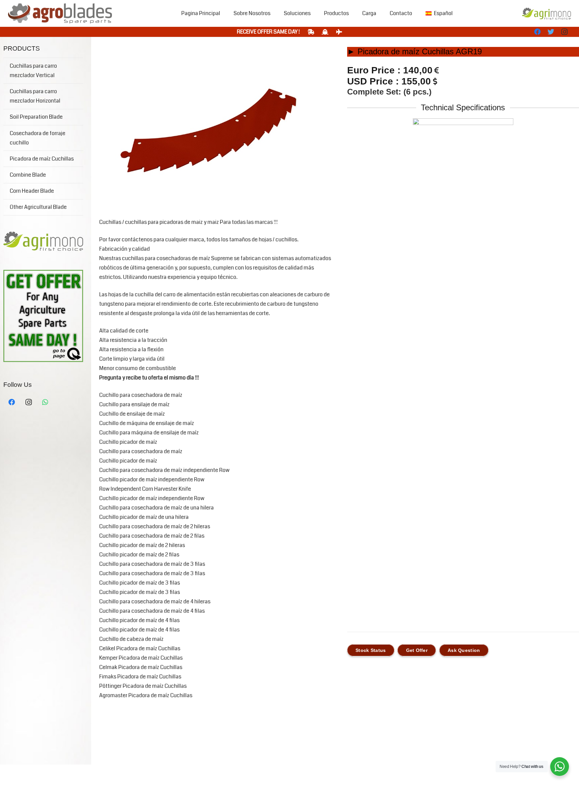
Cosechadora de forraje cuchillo (37, 137)
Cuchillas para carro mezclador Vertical (33, 70)
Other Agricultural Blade (38, 207)
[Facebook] (537, 32)
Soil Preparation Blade (36, 117)
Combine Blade (28, 175)
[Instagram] (564, 32)
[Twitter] (551, 32)
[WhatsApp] (45, 402)
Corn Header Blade (32, 191)
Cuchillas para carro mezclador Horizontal (35, 96)
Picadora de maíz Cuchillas (42, 159)
